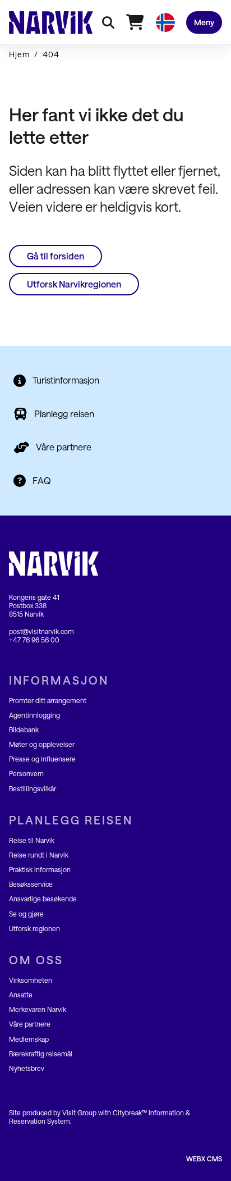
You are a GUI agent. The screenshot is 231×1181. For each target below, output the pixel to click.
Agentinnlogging (34, 715)
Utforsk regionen (34, 928)
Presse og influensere (42, 759)
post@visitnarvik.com (41, 631)
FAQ (42, 480)
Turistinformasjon (66, 380)
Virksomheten (30, 980)
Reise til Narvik (31, 840)
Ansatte (21, 994)
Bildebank (24, 729)
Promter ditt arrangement (47, 700)
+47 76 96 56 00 (34, 640)
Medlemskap (29, 1039)
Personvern (26, 773)
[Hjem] (51, 22)
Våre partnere (63, 446)
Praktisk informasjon (40, 869)
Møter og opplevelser (42, 744)
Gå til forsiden (55, 255)
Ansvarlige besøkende (43, 898)
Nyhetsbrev (26, 1068)
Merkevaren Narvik (37, 1009)
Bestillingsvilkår (32, 788)
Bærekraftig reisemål (40, 1053)
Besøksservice (31, 884)
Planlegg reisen (64, 413)
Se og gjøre (26, 914)
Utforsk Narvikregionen (74, 284)
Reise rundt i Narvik (38, 855)
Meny (204, 22)
